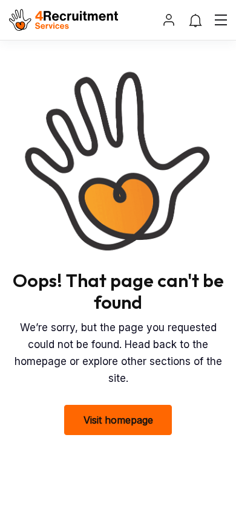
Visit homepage (118, 420)
